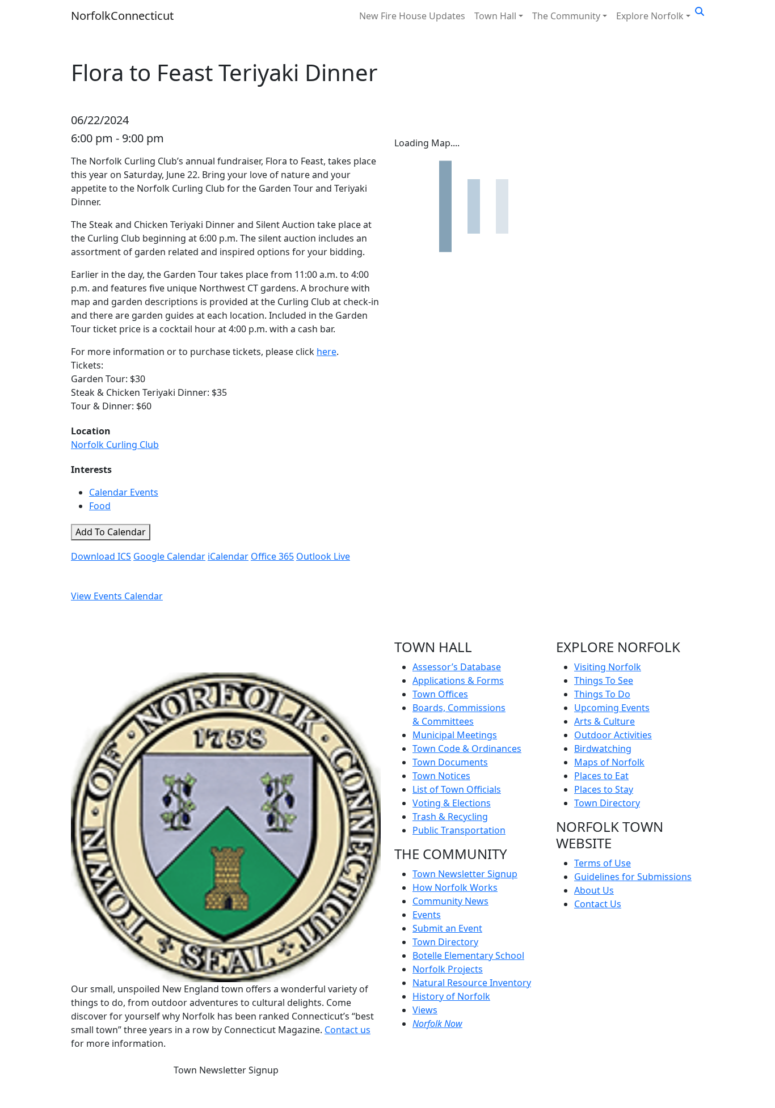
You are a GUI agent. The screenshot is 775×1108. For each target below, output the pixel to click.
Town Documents (450, 762)
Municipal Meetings (454, 735)
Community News (450, 901)
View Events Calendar (117, 596)
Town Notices (441, 775)
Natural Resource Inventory (471, 982)
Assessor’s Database (456, 667)
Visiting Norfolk (607, 667)
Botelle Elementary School (468, 955)
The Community (566, 16)
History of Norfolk (451, 996)
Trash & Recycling (450, 816)
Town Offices (440, 694)
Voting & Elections (451, 803)
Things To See (603, 680)
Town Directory (445, 942)
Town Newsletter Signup (226, 1070)
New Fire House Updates (412, 16)
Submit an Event (447, 928)
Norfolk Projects (447, 969)
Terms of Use (602, 863)
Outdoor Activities (613, 735)
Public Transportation (459, 830)
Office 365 (272, 556)
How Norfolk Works (455, 887)
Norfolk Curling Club (115, 444)
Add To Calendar (110, 532)
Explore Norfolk (650, 16)
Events (426, 914)
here (326, 351)
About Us (594, 890)
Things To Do (602, 694)
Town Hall (495, 16)
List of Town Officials (456, 789)
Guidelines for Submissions (633, 876)
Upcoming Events (612, 707)
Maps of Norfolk (609, 762)
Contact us (347, 1030)
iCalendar (228, 556)
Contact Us (597, 904)
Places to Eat (601, 775)
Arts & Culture (604, 721)
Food (100, 506)
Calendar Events (123, 492)
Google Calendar (169, 556)
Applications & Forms (458, 680)
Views (424, 1010)
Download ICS (101, 556)
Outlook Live (323, 556)
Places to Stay (603, 789)
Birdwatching (602, 748)
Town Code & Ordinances (466, 748)
